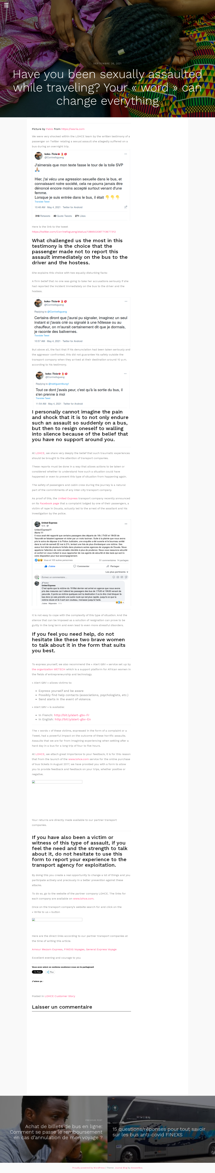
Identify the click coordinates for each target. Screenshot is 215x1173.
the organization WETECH (48, 669)
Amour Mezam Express (47, 949)
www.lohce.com (78, 759)
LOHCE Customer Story (60, 996)
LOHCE (40, 453)
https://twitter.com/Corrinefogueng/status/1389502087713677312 (74, 231)
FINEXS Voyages (74, 949)
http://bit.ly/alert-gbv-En (72, 719)
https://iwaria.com (72, 129)
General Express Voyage (101, 949)
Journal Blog (121, 1168)
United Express (68, 498)
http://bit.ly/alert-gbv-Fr (71, 715)
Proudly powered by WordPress (88, 1168)
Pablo (49, 129)
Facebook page (49, 503)
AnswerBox (136, 1168)
